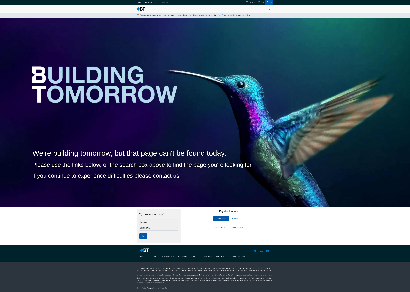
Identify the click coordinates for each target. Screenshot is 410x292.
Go (143, 236)
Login (270, 2)
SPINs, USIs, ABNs (205, 256)
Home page (221, 219)
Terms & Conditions (167, 256)
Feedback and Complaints (237, 256)
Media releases (237, 227)
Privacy (153, 256)
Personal (157, 2)
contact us (166, 175)
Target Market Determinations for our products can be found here (234, 275)
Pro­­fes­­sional (219, 227)
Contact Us (251, 2)
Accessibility (182, 256)
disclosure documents (173, 275)
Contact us (237, 219)
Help (262, 2)
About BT (165, 2)
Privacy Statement (223, 15)
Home (139, 2)
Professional (148, 2)
